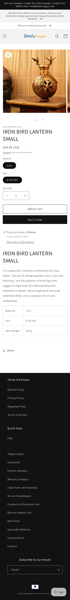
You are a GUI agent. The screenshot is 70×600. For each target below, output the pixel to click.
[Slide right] (43, 120)
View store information (20, 242)
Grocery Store (15, 538)
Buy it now (35, 219)
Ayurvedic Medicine (18, 529)
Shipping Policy (16, 406)
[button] (5, 36)
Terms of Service (17, 415)
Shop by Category (18, 479)
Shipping (7, 152)
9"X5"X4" (12, 180)
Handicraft (13, 462)
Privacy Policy (15, 398)
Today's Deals (15, 454)
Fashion (12, 546)
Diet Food (13, 521)
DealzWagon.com (30, 593)
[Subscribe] (58, 569)
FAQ (9, 438)
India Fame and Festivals (22, 487)
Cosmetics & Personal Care (23, 504)
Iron (9, 165)
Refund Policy (15, 389)
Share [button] (10, 350)
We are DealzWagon (19, 496)
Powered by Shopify (45, 593)
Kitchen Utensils (17, 470)
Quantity (7, 188)
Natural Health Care (19, 512)
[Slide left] (27, 120)
